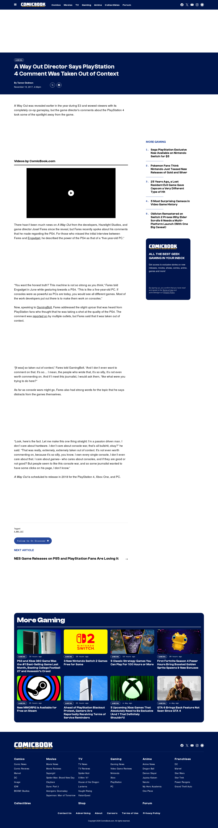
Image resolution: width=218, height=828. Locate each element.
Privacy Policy (169, 292)
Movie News (52, 764)
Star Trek (179, 777)
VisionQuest (84, 795)
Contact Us (64, 813)
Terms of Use (168, 290)
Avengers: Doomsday (57, 790)
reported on (40, 316)
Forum (127, 5)
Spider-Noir (84, 773)
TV (77, 5)
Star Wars (179, 773)
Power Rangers (182, 782)
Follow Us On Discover (32, 540)
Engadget (34, 238)
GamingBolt (44, 307)
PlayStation (116, 782)
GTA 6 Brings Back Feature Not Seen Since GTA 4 (178, 709)
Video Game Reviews (121, 768)
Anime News (149, 764)
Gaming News (117, 764)
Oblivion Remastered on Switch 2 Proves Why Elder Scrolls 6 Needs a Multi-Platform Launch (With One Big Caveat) (169, 220)
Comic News (20, 764)
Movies (68, 5)
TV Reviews (84, 768)
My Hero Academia (152, 786)
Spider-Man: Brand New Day (60, 777)
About (98, 813)
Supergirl (50, 773)
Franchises (183, 759)
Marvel (17, 773)
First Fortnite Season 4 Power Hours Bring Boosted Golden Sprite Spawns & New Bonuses (177, 664)
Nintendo (114, 773)
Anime (98, 5)
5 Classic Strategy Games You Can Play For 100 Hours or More (132, 662)
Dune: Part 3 (52, 786)
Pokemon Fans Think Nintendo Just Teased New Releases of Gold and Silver (169, 169)
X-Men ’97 (83, 777)
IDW (16, 786)
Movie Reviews (53, 768)
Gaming (86, 5)
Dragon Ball (148, 768)
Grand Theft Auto (183, 786)
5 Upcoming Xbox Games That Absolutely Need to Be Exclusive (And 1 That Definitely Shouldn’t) (131, 712)
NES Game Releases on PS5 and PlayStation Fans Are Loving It (66, 559)
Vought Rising (85, 790)
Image (17, 782)
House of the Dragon (88, 782)
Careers (112, 813)
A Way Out (18, 531)
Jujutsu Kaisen (150, 777)
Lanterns (82, 786)
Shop (81, 803)
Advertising (83, 813)
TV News (82, 764)
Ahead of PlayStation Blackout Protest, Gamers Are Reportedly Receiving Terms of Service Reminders (85, 712)
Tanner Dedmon (25, 82)
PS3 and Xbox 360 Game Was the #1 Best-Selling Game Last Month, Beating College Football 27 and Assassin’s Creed (38, 666)
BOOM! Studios (21, 790)
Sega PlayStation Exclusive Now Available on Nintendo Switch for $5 (169, 153)
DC (15, 777)
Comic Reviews (21, 768)
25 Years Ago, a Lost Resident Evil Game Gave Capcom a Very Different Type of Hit (167, 186)
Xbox (113, 777)
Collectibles (112, 5)
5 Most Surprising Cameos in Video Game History (170, 203)
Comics (56, 5)
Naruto (146, 782)
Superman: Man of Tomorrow (60, 795)
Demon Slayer (150, 773)
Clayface (50, 782)
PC (111, 786)
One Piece (148, 790)
